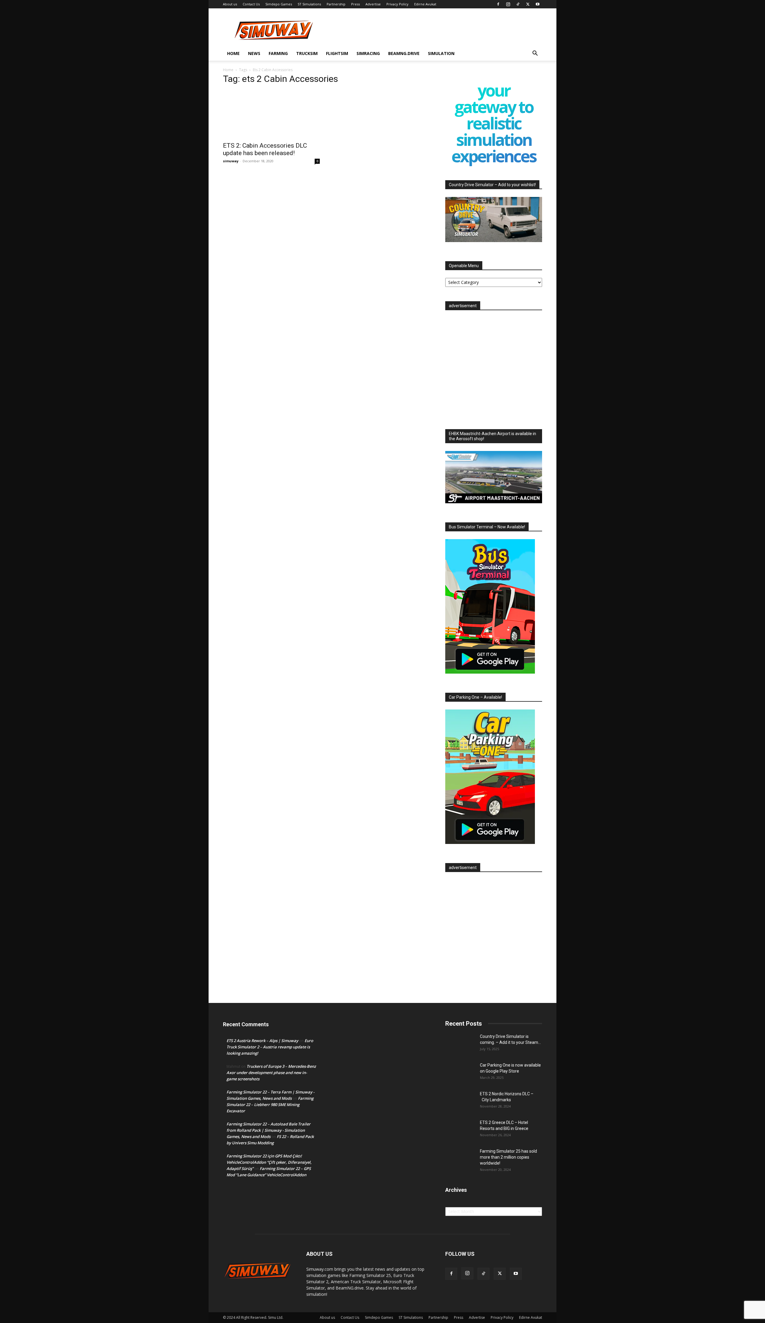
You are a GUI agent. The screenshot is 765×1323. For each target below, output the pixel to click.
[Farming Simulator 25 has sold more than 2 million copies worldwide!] (460, 1158)
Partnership (336, 4)
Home (233, 53)
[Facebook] (498, 4)
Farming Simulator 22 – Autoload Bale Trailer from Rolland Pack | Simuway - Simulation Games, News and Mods (268, 1130)
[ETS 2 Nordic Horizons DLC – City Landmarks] (460, 1101)
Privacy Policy (397, 4)
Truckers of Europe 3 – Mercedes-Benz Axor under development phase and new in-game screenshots (271, 1073)
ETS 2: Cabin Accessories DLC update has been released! (265, 149)
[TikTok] (517, 4)
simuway (230, 161)
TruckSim (307, 53)
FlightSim (337, 53)
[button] (535, 54)
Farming (278, 53)
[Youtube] (537, 4)
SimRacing (368, 53)
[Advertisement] (493, 368)
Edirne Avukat (425, 4)
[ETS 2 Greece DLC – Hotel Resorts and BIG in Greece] (460, 1129)
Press (355, 4)
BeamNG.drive (404, 53)
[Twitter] (527, 4)
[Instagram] (508, 4)
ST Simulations (309, 4)
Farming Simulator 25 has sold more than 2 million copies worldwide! (508, 1157)
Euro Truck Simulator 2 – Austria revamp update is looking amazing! (270, 1047)
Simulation (441, 53)
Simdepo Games (278, 4)
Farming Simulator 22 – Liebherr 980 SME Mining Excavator (270, 1105)
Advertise (373, 4)
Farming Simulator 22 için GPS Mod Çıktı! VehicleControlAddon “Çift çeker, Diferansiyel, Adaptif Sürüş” (269, 1162)
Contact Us (251, 4)
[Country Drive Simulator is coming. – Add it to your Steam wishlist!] (460, 1043)
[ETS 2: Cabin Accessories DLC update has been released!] (271, 114)
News (254, 53)
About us (230, 4)
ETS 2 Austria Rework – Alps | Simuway (262, 1040)
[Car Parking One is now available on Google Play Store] (460, 1072)
